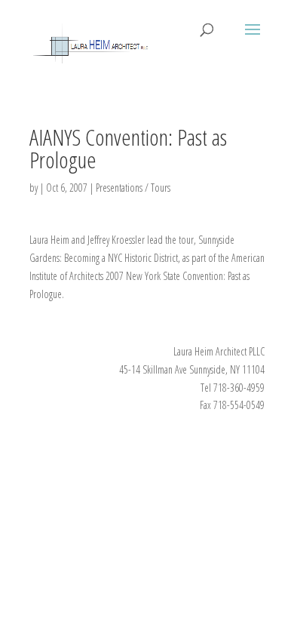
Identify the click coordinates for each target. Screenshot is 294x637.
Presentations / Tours (133, 187)
